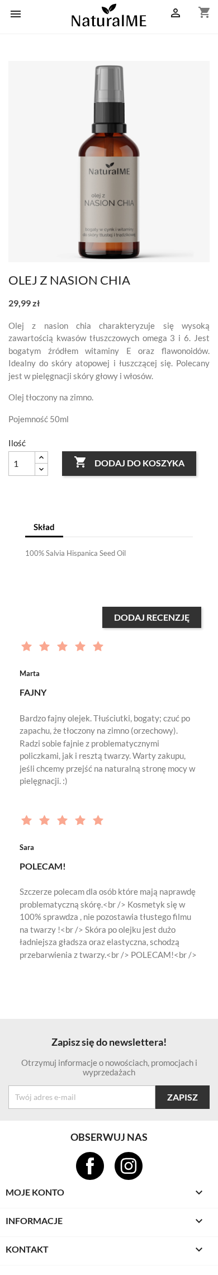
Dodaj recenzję (151, 617)
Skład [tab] (44, 527)
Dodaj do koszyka (129, 462)
